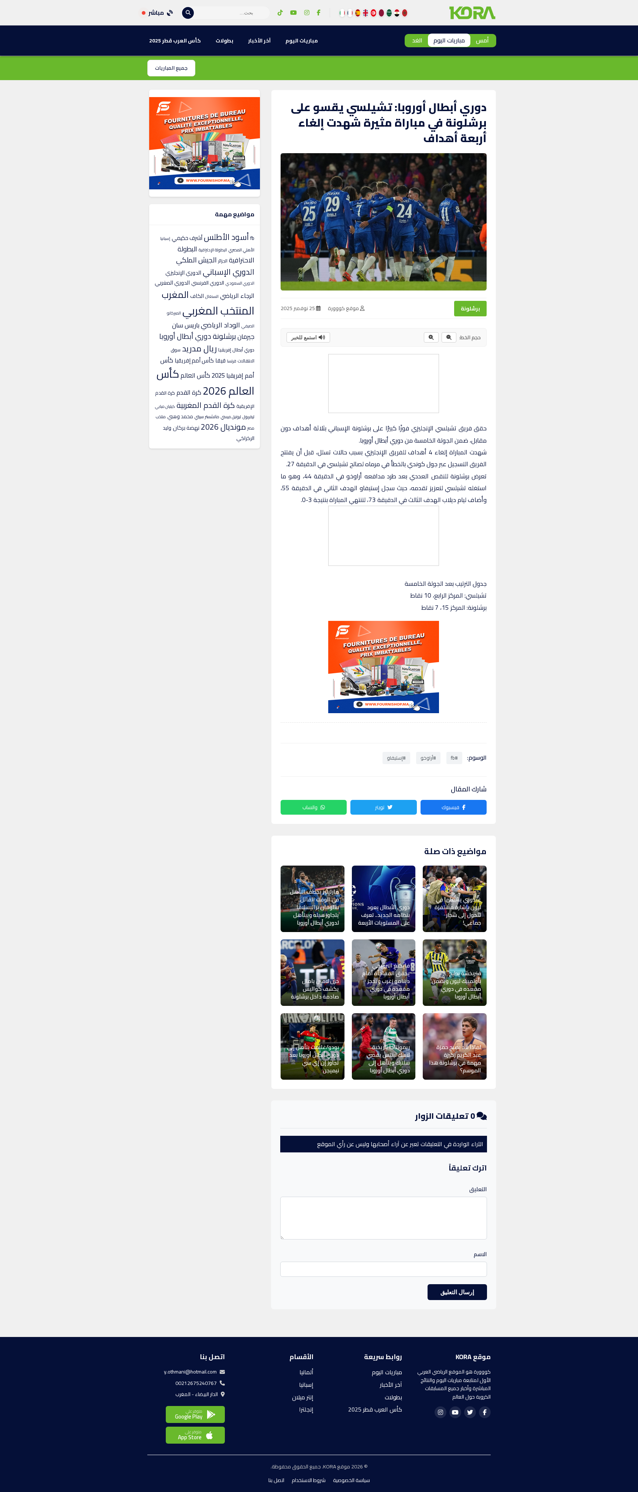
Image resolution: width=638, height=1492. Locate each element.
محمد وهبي (180, 416)
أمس (482, 40)
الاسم (480, 1254)
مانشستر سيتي (207, 416)
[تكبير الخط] (431, 337)
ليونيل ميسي (231, 416)
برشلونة (470, 308)
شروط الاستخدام (309, 1480)
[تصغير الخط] (449, 337)
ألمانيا (306, 1372)
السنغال (212, 296)
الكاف (197, 296)
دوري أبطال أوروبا (185, 336)
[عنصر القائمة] (405, 13)
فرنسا (231, 361)
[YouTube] (293, 13)
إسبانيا (165, 238)
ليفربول (248, 416)
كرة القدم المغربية (205, 405)
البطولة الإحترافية (213, 249)
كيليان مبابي (165, 406)
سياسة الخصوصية (351, 1480)
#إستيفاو (396, 757)
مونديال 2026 (223, 426)
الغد (417, 40)
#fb (454, 757)
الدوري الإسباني (228, 271)
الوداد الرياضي (220, 324)
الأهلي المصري (241, 249)
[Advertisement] (383, 382)
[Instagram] (306, 13)
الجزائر (222, 260)
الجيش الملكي (196, 259)
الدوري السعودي (240, 283)
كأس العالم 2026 (205, 382)
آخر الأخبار (259, 40)
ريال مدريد (199, 348)
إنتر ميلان (302, 1397)
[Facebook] (318, 13)
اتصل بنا (276, 1480)
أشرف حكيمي (187, 237)
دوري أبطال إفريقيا (236, 349)
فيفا (220, 360)
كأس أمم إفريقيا (194, 360)
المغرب (175, 294)
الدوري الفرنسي (207, 283)
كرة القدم (188, 392)
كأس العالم (195, 375)
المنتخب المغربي (218, 310)
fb (252, 238)
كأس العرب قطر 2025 (175, 40)
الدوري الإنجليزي (183, 273)
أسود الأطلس (226, 236)
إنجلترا (306, 1409)
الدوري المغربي (172, 283)
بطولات (224, 40)
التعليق (478, 1189)
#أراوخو (428, 757)
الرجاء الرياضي (237, 295)
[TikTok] (280, 13)
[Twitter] (470, 1412)
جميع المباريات (171, 68)
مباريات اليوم (449, 40)
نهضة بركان (186, 428)
